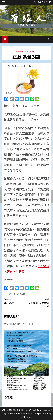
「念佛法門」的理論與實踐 (37, 302)
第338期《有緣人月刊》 (17, 294)
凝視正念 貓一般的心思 (28, 51)
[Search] (48, 39)
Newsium (43, 413)
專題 (17, 51)
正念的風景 (9, 300)
